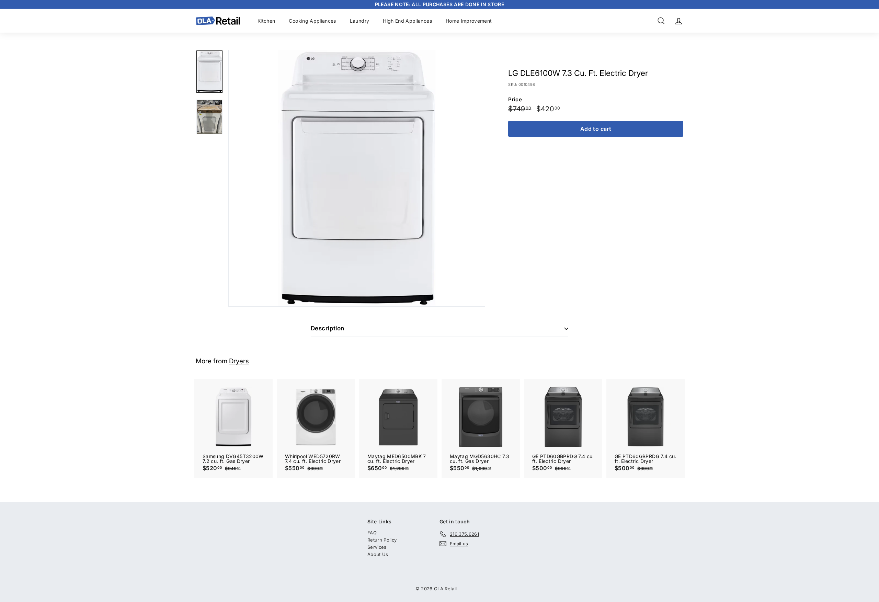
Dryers (239, 361)
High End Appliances (407, 21)
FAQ (372, 532)
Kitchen (266, 21)
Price (515, 99)
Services (377, 547)
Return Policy (382, 540)
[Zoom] (357, 178)
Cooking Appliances (312, 21)
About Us (377, 554)
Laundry (359, 21)
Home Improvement (469, 21)
